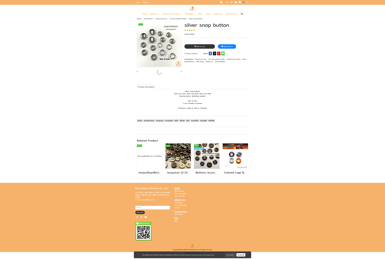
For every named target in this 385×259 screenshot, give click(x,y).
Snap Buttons (189, 61)
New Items (200, 61)
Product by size (201, 59)
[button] (242, 14)
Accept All (241, 255)
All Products (179, 191)
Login (138, 2)
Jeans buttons (231, 14)
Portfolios (189, 14)
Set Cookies (230, 255)
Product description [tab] (146, 87)
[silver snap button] (159, 45)
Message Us (228, 46)
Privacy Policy (198, 255)
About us (154, 14)
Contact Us (217, 14)
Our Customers (180, 205)
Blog (208, 14)
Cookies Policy (210, 255)
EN (246, 2)
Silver (245, 59)
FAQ (200, 14)
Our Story (178, 202)
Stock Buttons (220, 61)
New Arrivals (179, 196)
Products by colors (234, 59)
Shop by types (180, 193)
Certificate (178, 214)
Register (146, 2)
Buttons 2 (210, 61)
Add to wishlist (191, 53)
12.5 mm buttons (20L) (216, 59)
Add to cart (200, 46)
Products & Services (171, 14)
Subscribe (140, 212)
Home (144, 14)
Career (177, 207)
